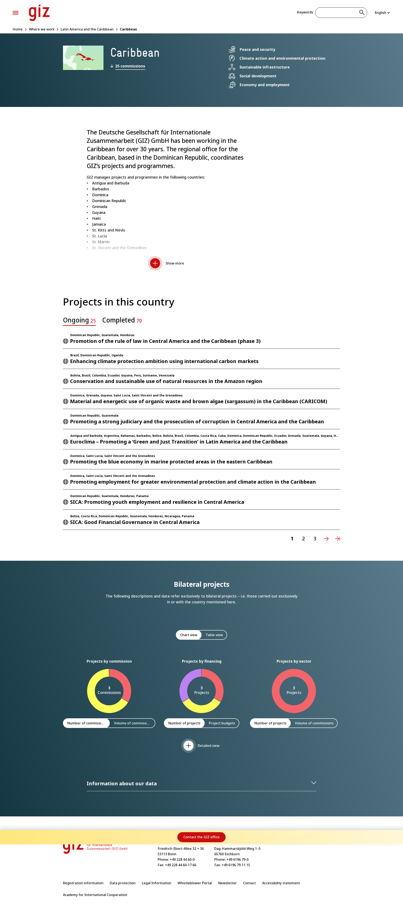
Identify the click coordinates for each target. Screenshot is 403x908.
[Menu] (15, 12)
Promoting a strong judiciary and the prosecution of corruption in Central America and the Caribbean (197, 421)
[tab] (79, 321)
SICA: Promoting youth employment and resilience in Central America (157, 501)
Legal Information (156, 883)
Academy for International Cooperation (95, 894)
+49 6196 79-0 (237, 859)
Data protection (123, 883)
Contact (249, 883)
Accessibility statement (281, 883)
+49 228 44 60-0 (182, 859)
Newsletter (227, 883)
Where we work (42, 29)
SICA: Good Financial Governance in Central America (135, 521)
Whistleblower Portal (195, 883)
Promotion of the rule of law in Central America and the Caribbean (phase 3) (165, 340)
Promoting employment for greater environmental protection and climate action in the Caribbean (193, 481)
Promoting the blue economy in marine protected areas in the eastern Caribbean (171, 461)
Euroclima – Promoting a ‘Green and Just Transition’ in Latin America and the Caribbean (179, 441)
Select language (382, 12)
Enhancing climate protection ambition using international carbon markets (164, 361)
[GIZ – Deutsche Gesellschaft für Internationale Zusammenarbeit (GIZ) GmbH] (39, 12)
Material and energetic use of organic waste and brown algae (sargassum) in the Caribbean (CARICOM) (198, 401)
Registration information (83, 883)
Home (18, 29)
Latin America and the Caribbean (87, 29)
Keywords (305, 12)
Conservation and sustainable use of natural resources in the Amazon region (166, 381)
